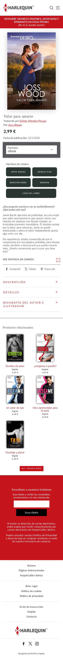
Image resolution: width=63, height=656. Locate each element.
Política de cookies (31, 591)
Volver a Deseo (33, 468)
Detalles (11, 292)
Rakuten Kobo (18, 183)
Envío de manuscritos (31, 607)
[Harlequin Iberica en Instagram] (37, 643)
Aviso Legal (31, 586)
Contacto (31, 616)
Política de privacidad (31, 596)
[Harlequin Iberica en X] (30, 643)
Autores (31, 565)
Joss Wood (15, 124)
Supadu (41, 653)
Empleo (31, 611)
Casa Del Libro (31, 193)
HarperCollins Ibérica (31, 575)
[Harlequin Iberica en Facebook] (23, 643)
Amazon (44, 183)
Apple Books (18, 172)
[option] (31, 22)
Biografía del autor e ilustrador (23, 304)
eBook (12, 151)
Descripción (14, 281)
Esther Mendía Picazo (33, 120)
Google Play (45, 172)
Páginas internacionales (31, 570)
